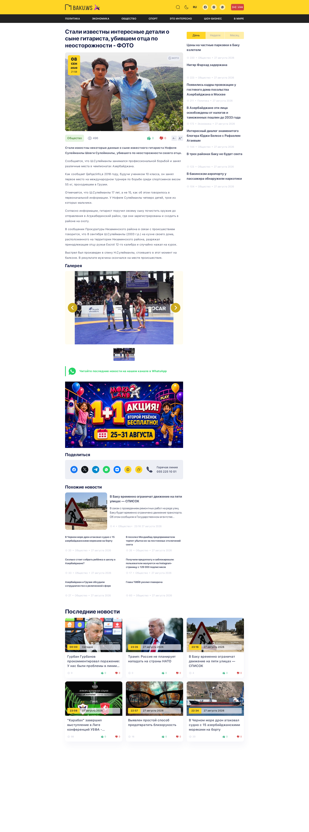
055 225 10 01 (166, 471)
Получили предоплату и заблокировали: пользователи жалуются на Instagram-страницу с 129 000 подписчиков (150, 563)
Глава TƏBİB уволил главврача (144, 582)
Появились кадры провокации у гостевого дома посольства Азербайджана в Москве (211, 89)
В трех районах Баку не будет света (214, 154)
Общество (128, 18)
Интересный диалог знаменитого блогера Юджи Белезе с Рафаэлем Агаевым (213, 135)
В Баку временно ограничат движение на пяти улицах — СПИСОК (212, 661)
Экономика (100, 18)
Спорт (153, 18)
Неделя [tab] (215, 35)
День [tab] (196, 35)
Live (240, 7)
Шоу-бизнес (213, 18)
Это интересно (181, 18)
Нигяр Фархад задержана (207, 65)
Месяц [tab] (234, 35)
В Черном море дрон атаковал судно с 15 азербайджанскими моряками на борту (90, 539)
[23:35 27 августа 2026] (154, 634)
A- (174, 138)
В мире (239, 18)
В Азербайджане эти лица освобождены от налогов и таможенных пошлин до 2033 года (214, 112)
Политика (72, 18)
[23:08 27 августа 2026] (93, 698)
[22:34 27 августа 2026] (215, 698)
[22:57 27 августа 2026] (154, 698)
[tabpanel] (215, 115)
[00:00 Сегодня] (93, 634)
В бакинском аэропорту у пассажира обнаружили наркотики (214, 176)
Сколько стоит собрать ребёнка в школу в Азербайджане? (90, 561)
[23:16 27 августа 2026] (215, 634)
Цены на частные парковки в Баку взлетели (213, 47)
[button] (175, 307)
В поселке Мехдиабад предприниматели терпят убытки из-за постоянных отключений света (153, 541)
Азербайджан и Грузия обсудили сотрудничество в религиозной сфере (88, 584)
